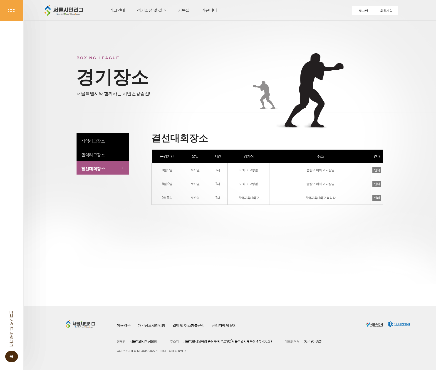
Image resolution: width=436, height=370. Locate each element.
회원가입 (386, 11)
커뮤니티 (209, 10)
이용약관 (123, 325)
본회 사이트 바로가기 (12, 328)
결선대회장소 (93, 168)
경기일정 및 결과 (151, 10)
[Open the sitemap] (11, 10)
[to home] (63, 10)
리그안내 (117, 10)
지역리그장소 (93, 141)
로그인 (363, 11)
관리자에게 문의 (224, 325)
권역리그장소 (93, 155)
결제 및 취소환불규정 (189, 325)
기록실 (183, 10)
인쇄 (377, 170)
